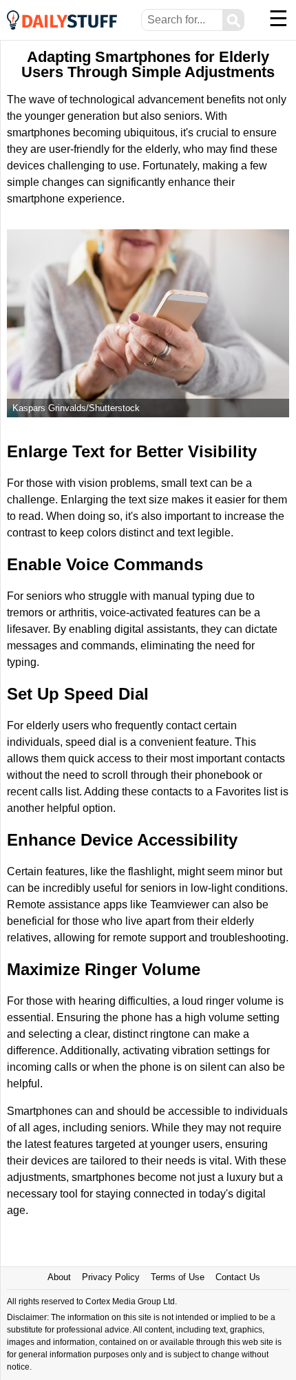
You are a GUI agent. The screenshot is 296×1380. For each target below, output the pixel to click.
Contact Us (237, 1277)
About (59, 1277)
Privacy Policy (111, 1277)
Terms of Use (177, 1277)
